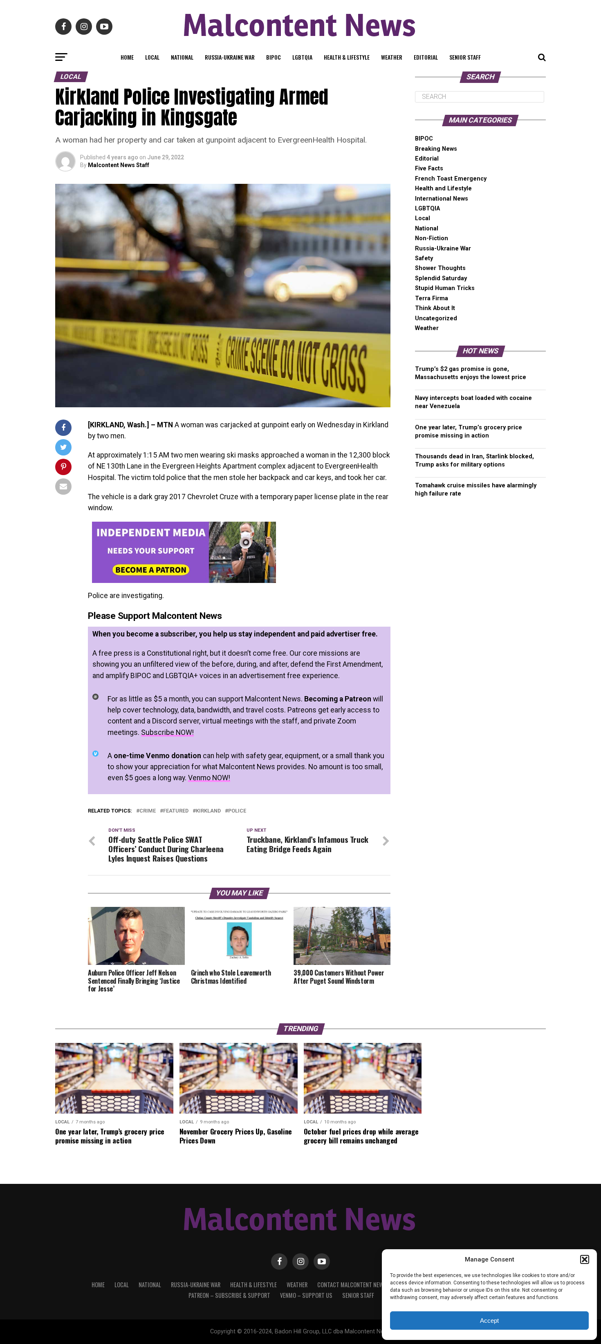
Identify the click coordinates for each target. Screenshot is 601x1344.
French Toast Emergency (451, 178)
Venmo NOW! (209, 778)
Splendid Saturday (441, 278)
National (182, 57)
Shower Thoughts (440, 268)
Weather (391, 57)
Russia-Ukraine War (230, 57)
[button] (585, 1259)
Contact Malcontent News (351, 1284)
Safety (424, 258)
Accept (489, 1320)
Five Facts (429, 168)
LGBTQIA (302, 57)
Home (127, 57)
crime (147, 811)
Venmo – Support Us (306, 1295)
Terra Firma (431, 298)
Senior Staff (465, 57)
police (237, 811)
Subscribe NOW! (167, 732)
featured (175, 811)
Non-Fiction (431, 238)
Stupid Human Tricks (445, 288)
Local (152, 57)
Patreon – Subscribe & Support (229, 1295)
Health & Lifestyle (347, 57)
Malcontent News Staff (118, 165)
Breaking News (436, 148)
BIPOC (273, 57)
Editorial (426, 57)
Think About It (435, 308)
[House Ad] (184, 581)
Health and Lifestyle (443, 188)
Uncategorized (436, 318)
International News (441, 198)
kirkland (208, 811)
